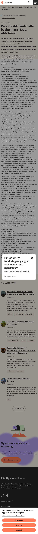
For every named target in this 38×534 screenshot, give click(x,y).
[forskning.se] (6, 2)
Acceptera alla (19, 520)
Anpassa (19, 525)
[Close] (32, 258)
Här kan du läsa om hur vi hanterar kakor (13, 516)
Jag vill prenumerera (9, 276)
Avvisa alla (19, 530)
